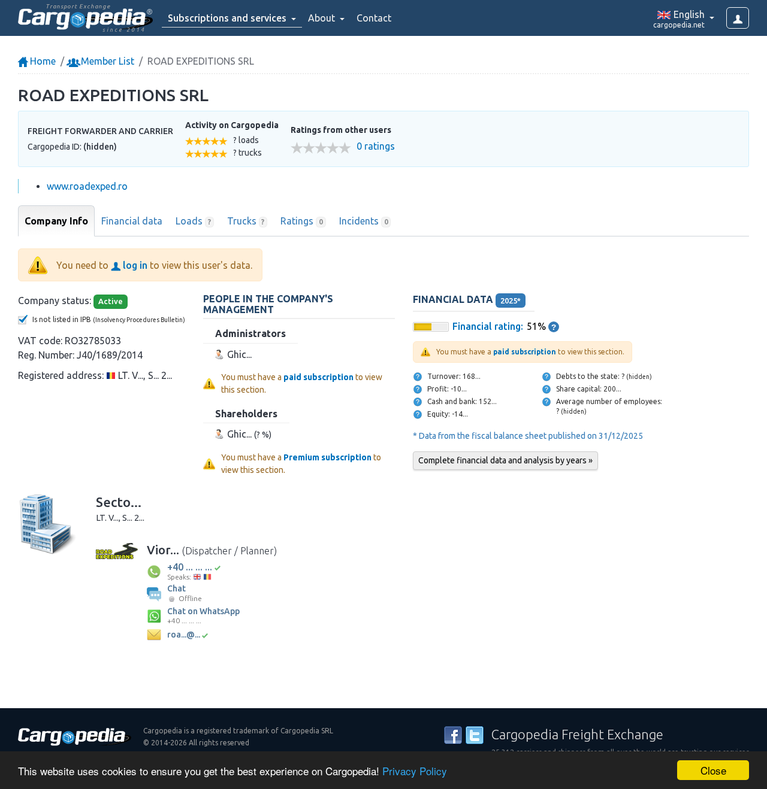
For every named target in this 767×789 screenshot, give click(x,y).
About (322, 18)
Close (713, 770)
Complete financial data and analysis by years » (505, 460)
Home (42, 61)
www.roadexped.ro (87, 186)
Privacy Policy (414, 770)
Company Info (56, 221)
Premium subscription (327, 457)
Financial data (131, 221)
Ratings (301, 221)
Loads (193, 221)
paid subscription (318, 377)
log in (133, 265)
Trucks (246, 221)
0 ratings (376, 146)
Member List (106, 61)
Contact (374, 18)
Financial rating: (487, 326)
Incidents (363, 221)
